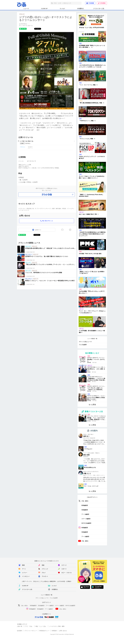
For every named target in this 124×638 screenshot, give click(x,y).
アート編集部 (85, 514)
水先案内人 (80, 8)
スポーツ (64, 569)
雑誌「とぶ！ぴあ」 (41, 626)
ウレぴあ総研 (83, 344)
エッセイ (62, 8)
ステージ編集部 (86, 519)
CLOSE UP (44, 8)
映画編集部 (85, 505)
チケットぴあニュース (85, 341)
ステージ (64, 565)
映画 (23, 565)
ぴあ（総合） (85, 501)
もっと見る (92, 404)
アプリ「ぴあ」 (28, 626)
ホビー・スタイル (66, 572)
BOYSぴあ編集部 (86, 523)
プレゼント (45, 576)
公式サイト (38, 230)
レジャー (24, 572)
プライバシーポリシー (30, 630)
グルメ (44, 572)
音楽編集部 (85, 510)
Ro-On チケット (47, 221)
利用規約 (54, 630)
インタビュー (26, 576)
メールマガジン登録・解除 (56, 626)
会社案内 (19, 630)
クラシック (45, 569)
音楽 (43, 565)
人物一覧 (19, 626)
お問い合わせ (63, 630)
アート (24, 569)
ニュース (26, 8)
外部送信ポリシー (44, 630)
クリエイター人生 (98, 8)
